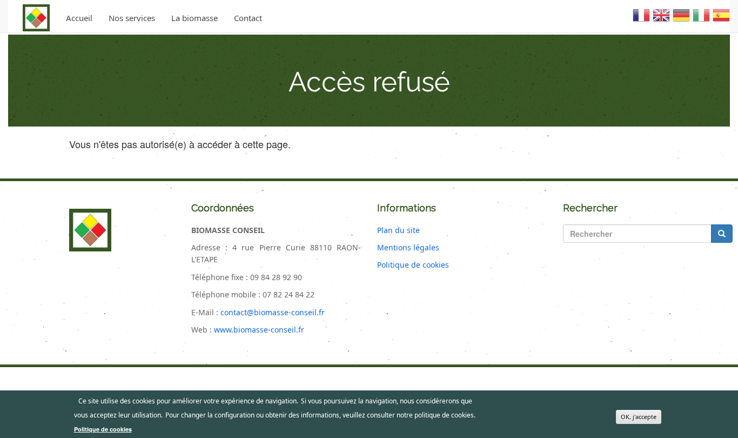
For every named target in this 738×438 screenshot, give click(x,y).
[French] (641, 19)
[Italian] (701, 19)
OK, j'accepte (638, 417)
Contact (248, 17)
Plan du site (398, 230)
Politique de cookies (413, 265)
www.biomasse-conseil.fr (259, 329)
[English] (661, 19)
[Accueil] (36, 17)
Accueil (79, 17)
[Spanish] (721, 19)
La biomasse (194, 17)
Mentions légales (408, 247)
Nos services (132, 17)
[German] (681, 19)
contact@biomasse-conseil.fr (272, 312)
